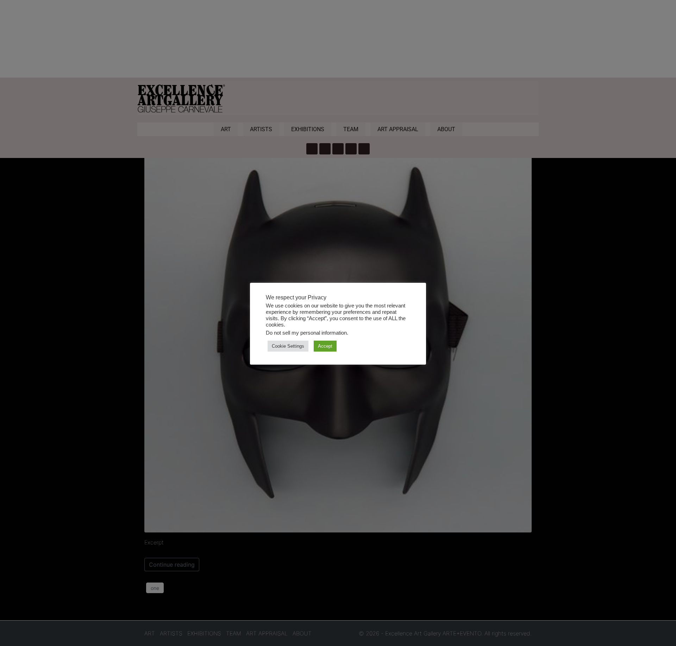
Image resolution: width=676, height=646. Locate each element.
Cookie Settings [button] (288, 346)
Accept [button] (325, 346)
